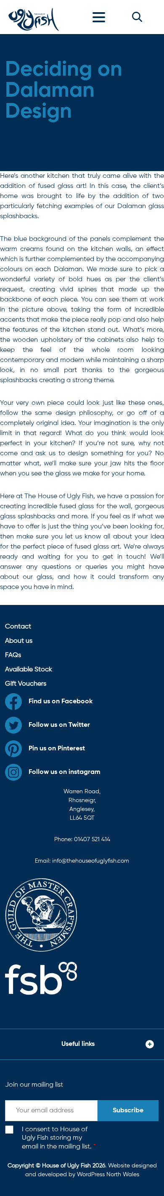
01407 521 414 (92, 839)
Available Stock (28, 669)
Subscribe (128, 1110)
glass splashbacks (27, 516)
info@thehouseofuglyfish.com (90, 861)
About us (18, 641)
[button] (137, 17)
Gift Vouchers (25, 684)
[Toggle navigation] (101, 17)
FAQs (13, 655)
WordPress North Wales (108, 1175)
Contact (18, 626)
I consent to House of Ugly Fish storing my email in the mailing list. (59, 1138)
